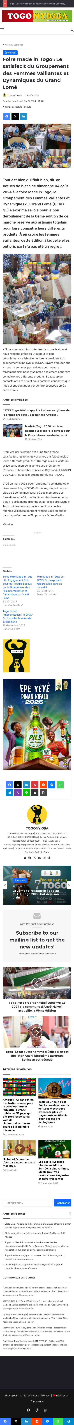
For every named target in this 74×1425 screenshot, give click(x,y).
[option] (37, 885)
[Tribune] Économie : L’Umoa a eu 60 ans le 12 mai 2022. (19, 1163)
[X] (35, 858)
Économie (18, 45)
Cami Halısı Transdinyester (15, 1341)
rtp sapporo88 (9, 1314)
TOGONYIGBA (14, 95)
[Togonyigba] (37, 16)
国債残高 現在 (9, 1301)
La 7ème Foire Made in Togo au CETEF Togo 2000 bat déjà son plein (36, 894)
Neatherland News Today (14, 1327)
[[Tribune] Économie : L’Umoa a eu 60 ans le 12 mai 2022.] (19, 1148)
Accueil (8, 45)
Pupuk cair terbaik (11, 1287)
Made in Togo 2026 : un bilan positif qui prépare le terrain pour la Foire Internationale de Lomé (47, 431)
